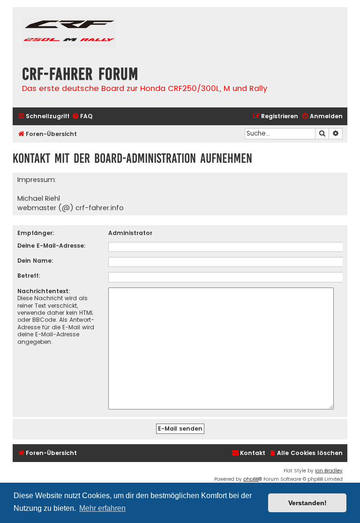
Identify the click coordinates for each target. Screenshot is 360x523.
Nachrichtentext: (43, 291)
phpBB (251, 479)
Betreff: (28, 276)
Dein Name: (35, 261)
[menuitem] (82, 116)
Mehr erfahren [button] (102, 508)
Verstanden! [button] (307, 503)
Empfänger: (35, 233)
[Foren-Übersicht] (69, 33)
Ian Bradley (329, 470)
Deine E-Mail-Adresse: (51, 246)
